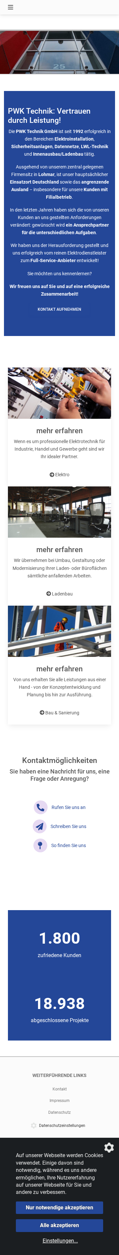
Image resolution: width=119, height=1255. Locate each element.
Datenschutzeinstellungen (62, 1125)
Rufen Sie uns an (69, 807)
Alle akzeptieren (59, 1225)
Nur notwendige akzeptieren (59, 1207)
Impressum (60, 1100)
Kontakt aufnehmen (59, 309)
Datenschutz (59, 1112)
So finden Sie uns (68, 845)
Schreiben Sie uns (68, 826)
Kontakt (60, 1089)
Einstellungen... (60, 1241)
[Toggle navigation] (10, 7)
